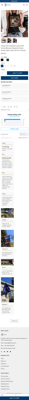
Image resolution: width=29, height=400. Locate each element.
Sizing (2, 368)
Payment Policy (5, 386)
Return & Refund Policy (7, 381)
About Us (3, 361)
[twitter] (5, 351)
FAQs (2, 358)
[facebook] (2, 351)
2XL (15, 65)
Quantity (3, 69)
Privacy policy (4, 376)
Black (5, 57)
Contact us (3, 363)
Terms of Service (5, 379)
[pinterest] (11, 351)
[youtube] (8, 351)
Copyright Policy (5, 389)
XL (11, 65)
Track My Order (5, 366)
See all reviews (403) (14, 116)
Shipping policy (5, 384)
